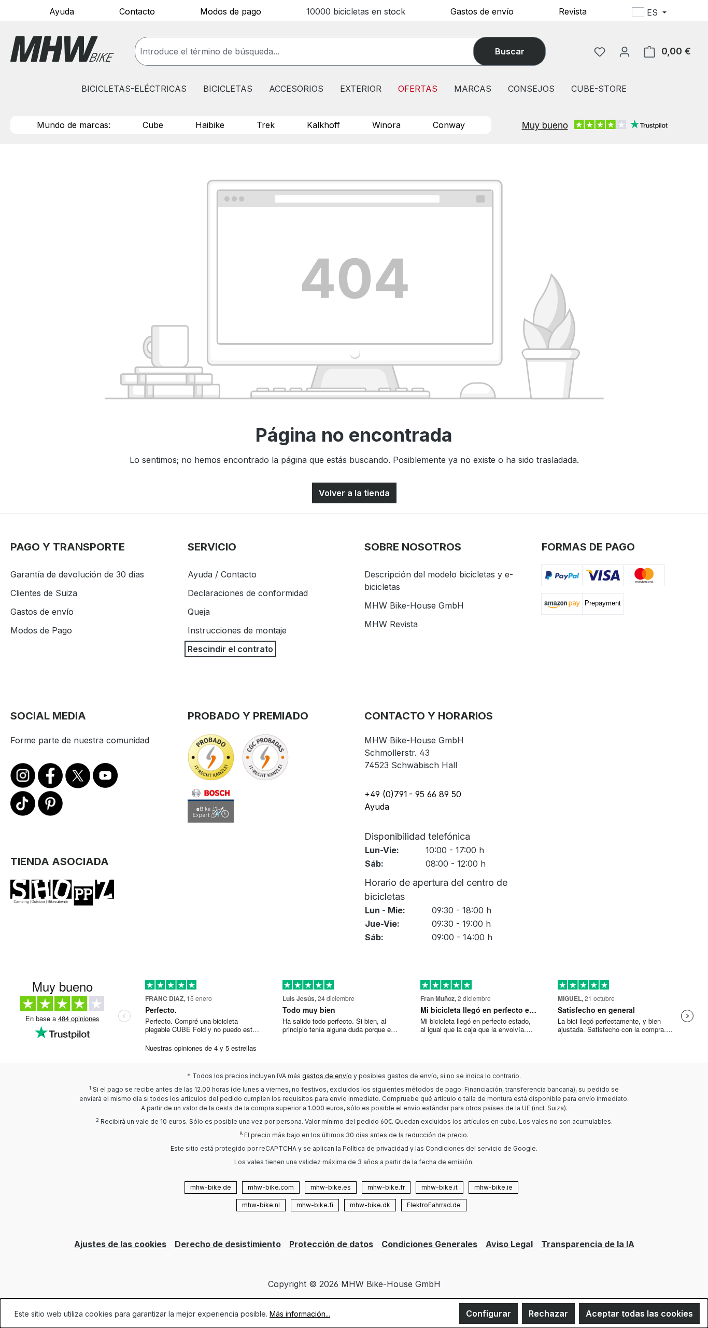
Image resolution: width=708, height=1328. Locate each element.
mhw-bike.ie (493, 1187)
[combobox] (314, 51)
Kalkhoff (323, 125)
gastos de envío (327, 1076)
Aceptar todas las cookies (639, 1313)
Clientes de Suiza (43, 593)
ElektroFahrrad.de (434, 1205)
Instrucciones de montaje (237, 630)
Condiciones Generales (429, 1244)
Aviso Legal (509, 1244)
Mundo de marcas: (73, 125)
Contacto (137, 11)
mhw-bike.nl (261, 1205)
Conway (449, 125)
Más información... (300, 1313)
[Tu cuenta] (624, 51)
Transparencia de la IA (587, 1244)
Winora (386, 125)
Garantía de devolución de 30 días (77, 574)
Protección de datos (331, 1244)
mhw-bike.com (271, 1187)
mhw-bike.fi (314, 1205)
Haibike (209, 125)
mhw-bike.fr (386, 1187)
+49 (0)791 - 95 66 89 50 (412, 794)
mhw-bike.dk (370, 1205)
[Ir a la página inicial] (62, 49)
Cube (153, 125)
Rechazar (548, 1313)
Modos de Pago (41, 630)
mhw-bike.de (210, 1187)
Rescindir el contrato (230, 649)
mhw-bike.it (439, 1187)
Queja (199, 611)
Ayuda (61, 11)
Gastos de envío (482, 11)
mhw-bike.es (330, 1187)
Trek (266, 125)
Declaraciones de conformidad (248, 593)
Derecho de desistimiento (228, 1244)
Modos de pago (230, 11)
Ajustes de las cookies (120, 1244)
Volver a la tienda (354, 493)
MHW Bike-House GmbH (414, 605)
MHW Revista (391, 624)
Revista (573, 11)
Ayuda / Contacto (222, 574)
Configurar (488, 1313)
